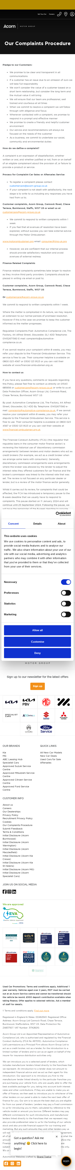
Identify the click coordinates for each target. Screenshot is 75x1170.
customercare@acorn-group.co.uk (28, 185)
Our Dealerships (11, 811)
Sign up (37, 686)
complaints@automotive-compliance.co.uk (31, 410)
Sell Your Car (42, 14)
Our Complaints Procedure (17, 825)
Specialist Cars (11, 762)
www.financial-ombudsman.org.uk (21, 429)
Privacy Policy (10, 815)
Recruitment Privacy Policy (18, 818)
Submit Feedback (12, 828)
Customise (37, 641)
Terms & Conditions (13, 831)
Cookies (7, 821)
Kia (4, 752)
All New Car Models (51, 752)
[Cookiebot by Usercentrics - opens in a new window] (55, 514)
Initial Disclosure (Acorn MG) (18, 869)
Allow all (37, 630)
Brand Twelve (44, 1156)
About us (8, 804)
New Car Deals (48, 755)
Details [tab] (37, 523)
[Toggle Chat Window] (66, 1161)
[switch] (66, 593)
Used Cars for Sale (50, 759)
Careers (51, 14)
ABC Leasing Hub (12, 759)
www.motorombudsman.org (18, 241)
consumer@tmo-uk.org (54, 241)
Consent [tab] (13, 523)
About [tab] (61, 523)
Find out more (41, 1010)
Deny (37, 653)
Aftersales (45, 762)
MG (4, 755)
